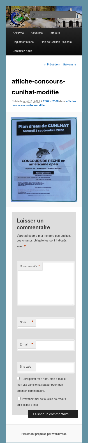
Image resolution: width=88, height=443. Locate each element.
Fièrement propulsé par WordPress (44, 434)
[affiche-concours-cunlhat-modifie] (44, 159)
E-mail (26, 344)
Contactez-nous (22, 51)
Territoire (54, 33)
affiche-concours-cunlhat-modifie (44, 103)
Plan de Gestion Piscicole (56, 42)
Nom (26, 322)
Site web (25, 366)
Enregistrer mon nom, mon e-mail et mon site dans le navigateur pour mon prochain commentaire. (41, 384)
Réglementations (23, 42)
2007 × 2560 (51, 101)
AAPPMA (18, 33)
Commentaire (30, 266)
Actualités (37, 33)
